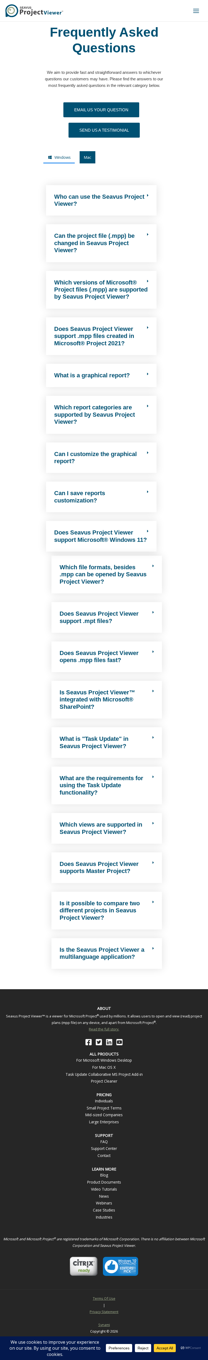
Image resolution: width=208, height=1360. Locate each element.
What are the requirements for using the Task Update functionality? (101, 785)
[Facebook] (88, 1042)
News (104, 1196)
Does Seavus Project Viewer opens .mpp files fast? (99, 656)
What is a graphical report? (92, 375)
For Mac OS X (104, 1067)
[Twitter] (98, 1042)
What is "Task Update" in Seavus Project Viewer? (94, 742)
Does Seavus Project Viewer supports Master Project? (99, 867)
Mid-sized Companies (104, 1114)
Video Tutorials (104, 1189)
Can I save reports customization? (79, 497)
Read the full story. (104, 1029)
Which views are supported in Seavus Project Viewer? (101, 828)
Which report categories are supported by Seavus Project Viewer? (94, 414)
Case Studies (104, 1210)
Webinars (104, 1203)
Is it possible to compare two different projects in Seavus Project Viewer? (100, 910)
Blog (104, 1175)
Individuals (104, 1100)
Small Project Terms (104, 1108)
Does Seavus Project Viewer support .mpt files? (99, 617)
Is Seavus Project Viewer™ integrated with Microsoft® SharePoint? (97, 699)
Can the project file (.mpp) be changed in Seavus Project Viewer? (94, 243)
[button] (101, 200)
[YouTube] (119, 1042)
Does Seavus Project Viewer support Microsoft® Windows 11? (100, 536)
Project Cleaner (104, 1081)
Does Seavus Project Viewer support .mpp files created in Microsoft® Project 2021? (94, 336)
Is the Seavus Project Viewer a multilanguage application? (102, 953)
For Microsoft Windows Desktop (104, 1060)
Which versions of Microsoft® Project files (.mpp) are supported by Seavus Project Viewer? (101, 289)
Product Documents (104, 1182)
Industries (104, 1217)
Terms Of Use (104, 1298)
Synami (104, 1324)
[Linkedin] (109, 1042)
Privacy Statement (104, 1311)
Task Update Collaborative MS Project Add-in (104, 1074)
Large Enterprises (104, 1121)
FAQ (104, 1141)
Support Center (104, 1148)
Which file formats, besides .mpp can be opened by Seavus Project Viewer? (103, 574)
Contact (104, 1155)
